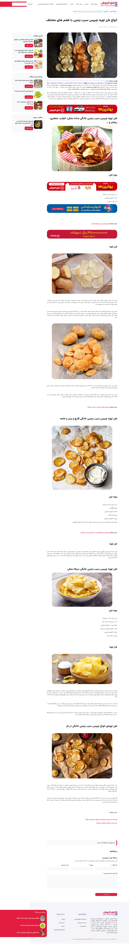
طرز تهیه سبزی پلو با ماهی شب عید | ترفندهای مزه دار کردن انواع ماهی (24, 123)
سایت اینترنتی (65, 865)
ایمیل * (91, 865)
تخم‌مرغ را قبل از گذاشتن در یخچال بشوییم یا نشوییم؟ (23, 41)
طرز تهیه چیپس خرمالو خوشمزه (100, 224)
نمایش (107, 81)
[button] (12, 27)
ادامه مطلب (29, 46)
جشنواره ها (83, 926)
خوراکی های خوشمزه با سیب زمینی (100, 89)
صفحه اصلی (93, 4)
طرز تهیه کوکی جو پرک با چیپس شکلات (98, 407)
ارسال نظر (106, 894)
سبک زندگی (79, 4)
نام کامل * (114, 865)
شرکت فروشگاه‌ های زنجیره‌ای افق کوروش (85, 939)
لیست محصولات (81, 923)
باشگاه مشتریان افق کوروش (46, 4)
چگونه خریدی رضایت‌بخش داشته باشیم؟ (24, 81)
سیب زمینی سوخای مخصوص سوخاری (106, 823)
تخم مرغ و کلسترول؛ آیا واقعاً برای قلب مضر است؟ (24, 62)
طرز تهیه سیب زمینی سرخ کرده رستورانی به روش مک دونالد (101, 820)
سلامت (72, 4)
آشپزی (86, 4)
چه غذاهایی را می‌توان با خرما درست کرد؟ (25, 103)
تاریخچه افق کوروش (61, 4)
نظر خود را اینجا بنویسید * (110, 874)
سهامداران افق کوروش (80, 919)
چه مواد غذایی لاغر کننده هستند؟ (24, 91)
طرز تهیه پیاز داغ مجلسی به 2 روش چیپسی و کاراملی (94, 533)
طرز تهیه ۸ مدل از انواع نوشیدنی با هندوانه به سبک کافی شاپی (24, 51)
